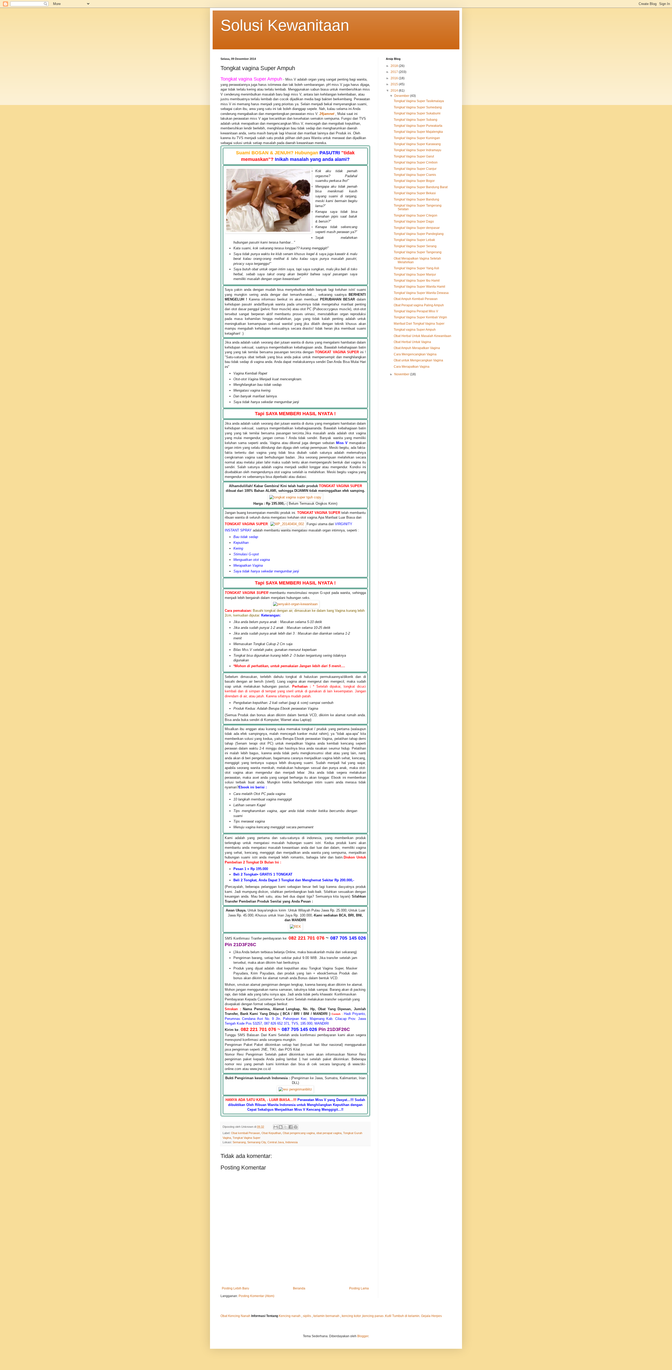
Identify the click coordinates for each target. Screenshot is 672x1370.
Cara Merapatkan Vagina (411, 366)
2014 (395, 90)
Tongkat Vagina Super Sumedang (418, 107)
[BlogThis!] (280, 1127)
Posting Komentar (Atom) (256, 1296)
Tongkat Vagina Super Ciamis (415, 175)
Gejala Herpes (431, 1316)
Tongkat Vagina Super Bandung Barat (421, 187)
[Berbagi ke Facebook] (290, 1127)
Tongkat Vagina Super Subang (415, 120)
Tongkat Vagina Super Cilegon (415, 215)
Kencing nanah (290, 1316)
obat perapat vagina (329, 1133)
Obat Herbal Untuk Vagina (412, 342)
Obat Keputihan (271, 1133)
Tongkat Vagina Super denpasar (417, 228)
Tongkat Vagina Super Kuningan (417, 138)
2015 (395, 84)
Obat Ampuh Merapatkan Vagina (417, 348)
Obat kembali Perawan (245, 1133)
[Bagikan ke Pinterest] (295, 1127)
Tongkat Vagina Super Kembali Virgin (420, 317)
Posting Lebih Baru (235, 1288)
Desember (402, 96)
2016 (395, 78)
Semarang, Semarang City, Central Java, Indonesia (265, 1142)
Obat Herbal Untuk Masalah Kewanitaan (422, 336)
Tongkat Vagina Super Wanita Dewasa (421, 293)
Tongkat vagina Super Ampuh (415, 329)
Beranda (299, 1288)
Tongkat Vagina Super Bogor (414, 181)
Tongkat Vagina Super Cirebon (416, 162)
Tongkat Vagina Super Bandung (416, 199)
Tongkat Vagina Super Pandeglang (419, 234)
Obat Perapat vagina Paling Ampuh (419, 305)
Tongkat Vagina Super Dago (414, 221)
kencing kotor (352, 1316)
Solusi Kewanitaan (284, 25)
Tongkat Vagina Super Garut (414, 156)
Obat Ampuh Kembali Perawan (416, 299)
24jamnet (326, 114)
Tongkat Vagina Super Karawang (417, 144)
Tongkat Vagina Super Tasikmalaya (419, 101)
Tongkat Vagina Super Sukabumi (417, 113)
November (402, 374)
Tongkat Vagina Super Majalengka (418, 132)
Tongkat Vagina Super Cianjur (415, 169)
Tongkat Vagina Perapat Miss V (416, 311)
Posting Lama (359, 1288)
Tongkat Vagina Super (246, 1137)
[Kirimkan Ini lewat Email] (275, 1127)
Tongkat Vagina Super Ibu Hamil (417, 280)
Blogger (362, 1336)
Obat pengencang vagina (299, 1133)
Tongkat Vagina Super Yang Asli (416, 268)
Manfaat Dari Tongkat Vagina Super (419, 323)
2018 (395, 66)
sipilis (307, 1316)
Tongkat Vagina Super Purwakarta (418, 126)
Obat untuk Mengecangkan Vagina (418, 360)
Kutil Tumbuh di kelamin (402, 1316)
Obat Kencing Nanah (235, 1316)
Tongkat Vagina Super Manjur (415, 274)
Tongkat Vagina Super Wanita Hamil (419, 286)
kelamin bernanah (326, 1316)
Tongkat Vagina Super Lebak (414, 240)
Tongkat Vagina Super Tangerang (418, 252)
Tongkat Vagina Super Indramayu (417, 150)
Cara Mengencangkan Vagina (415, 354)
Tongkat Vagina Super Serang (415, 246)
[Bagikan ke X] (285, 1127)
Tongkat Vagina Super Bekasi (415, 193)
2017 (395, 72)
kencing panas (373, 1316)
